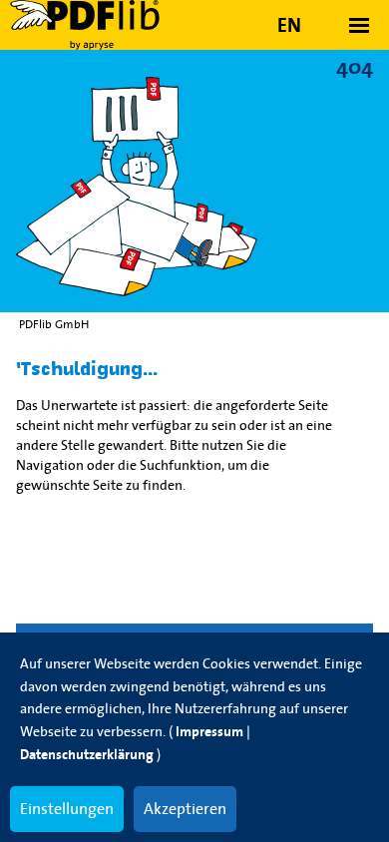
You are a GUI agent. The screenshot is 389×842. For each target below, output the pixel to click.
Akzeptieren (185, 808)
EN (289, 25)
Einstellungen (67, 808)
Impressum (209, 731)
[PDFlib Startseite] (99, 25)
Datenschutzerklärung (87, 754)
